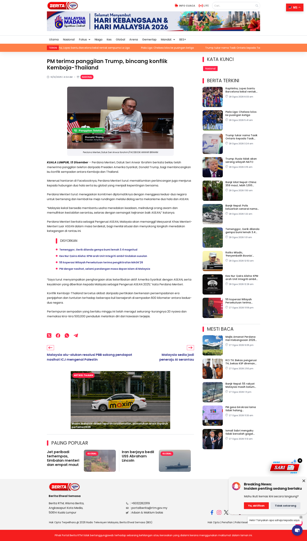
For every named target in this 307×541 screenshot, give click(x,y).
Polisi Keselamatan (246, 522)
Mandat (166, 39)
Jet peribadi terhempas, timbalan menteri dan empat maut (63, 458)
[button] (84, 40)
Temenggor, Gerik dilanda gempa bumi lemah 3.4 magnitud (98, 249)
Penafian (227, 522)
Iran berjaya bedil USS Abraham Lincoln (138, 456)
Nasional (69, 39)
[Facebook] (58, 335)
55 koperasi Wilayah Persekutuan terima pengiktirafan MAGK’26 (101, 262)
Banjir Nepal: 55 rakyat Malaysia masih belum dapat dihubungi (240, 385)
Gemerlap (149, 39)
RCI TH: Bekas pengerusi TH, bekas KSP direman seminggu (241, 362)
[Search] (257, 5)
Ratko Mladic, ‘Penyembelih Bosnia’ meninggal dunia (238, 254)
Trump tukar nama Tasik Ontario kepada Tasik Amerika (197, 48)
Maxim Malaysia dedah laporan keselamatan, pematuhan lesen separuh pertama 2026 (120, 425)
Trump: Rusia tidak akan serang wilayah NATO (241, 160)
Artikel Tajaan (83, 375)
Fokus (83, 39)
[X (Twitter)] (49, 335)
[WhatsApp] (67, 335)
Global (120, 39)
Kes (109, 39)
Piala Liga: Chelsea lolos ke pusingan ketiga (125, 48)
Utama (54, 39)
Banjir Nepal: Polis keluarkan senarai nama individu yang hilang (241, 207)
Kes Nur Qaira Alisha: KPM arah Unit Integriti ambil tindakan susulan (103, 256)
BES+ (182, 39)
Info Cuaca (187, 5)
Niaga (98, 39)
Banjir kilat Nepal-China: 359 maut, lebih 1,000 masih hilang (241, 184)
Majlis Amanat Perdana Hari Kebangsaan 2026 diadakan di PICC (240, 338)
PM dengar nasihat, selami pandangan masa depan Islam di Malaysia (104, 269)
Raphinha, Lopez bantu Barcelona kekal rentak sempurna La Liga (240, 90)
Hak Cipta (214, 522)
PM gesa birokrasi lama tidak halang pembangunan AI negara (241, 409)
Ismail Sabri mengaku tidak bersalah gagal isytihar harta (239, 432)
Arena (133, 39)
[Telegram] (76, 335)
